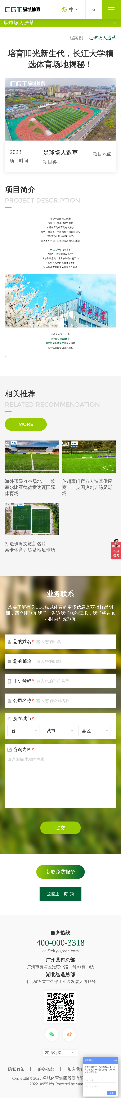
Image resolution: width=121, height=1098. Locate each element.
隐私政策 (16, 1069)
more (25, 424)
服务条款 (46, 1069)
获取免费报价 (60, 872)
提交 (60, 827)
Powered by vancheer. (73, 1083)
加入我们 (76, 1069)
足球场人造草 (18, 23)
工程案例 (74, 37)
